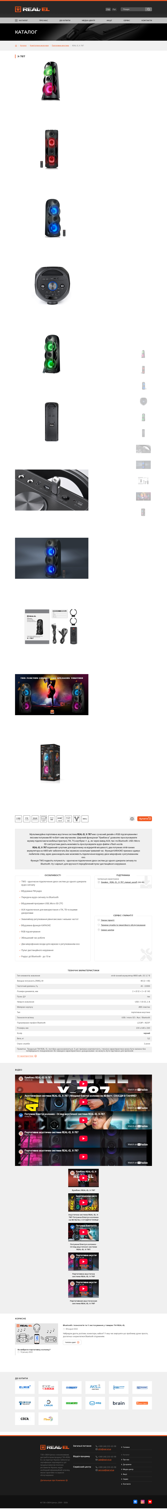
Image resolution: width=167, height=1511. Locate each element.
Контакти (147, 20)
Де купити (64, 20)
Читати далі (70, 1342)
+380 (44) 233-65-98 (107, 1446)
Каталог (23, 20)
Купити (143, 818)
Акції (109, 20)
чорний (147, 1033)
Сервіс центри (107, 930)
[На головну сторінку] (16, 45)
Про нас (43, 20)
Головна (126, 1447)
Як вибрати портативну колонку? (34, 1349)
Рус (114, 9)
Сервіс (126, 20)
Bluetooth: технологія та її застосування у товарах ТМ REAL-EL (94, 1325)
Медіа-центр (88, 20)
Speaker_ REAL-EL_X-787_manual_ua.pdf (119, 882)
